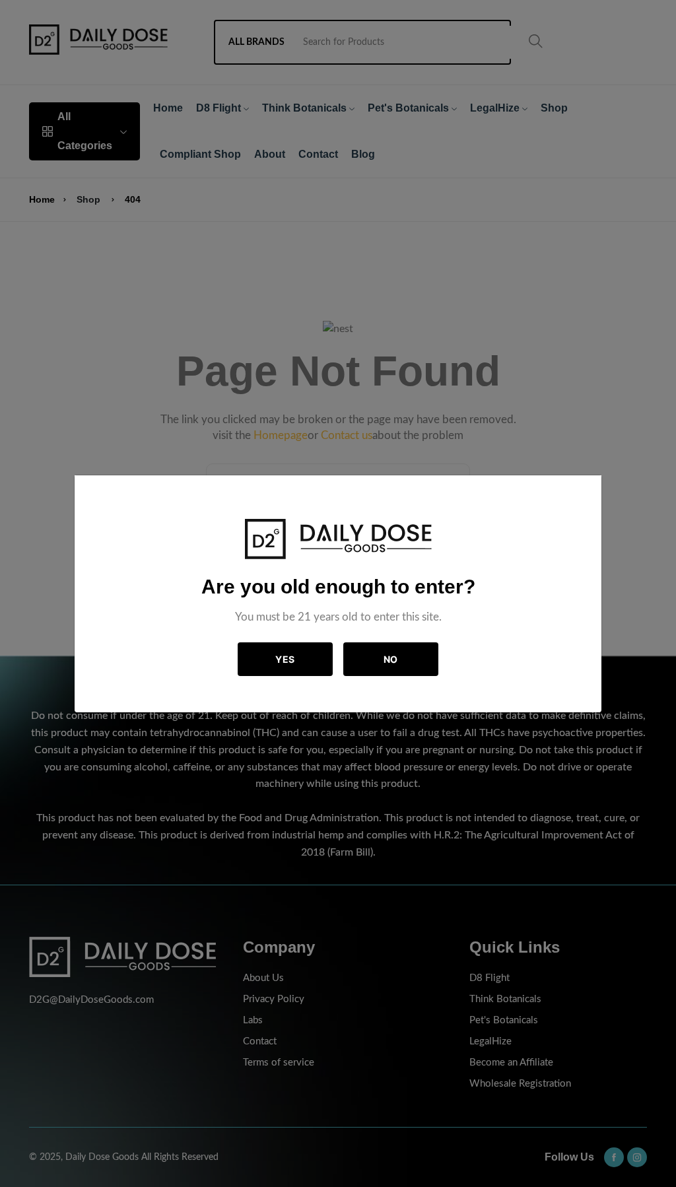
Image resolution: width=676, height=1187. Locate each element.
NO (391, 659)
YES (285, 659)
